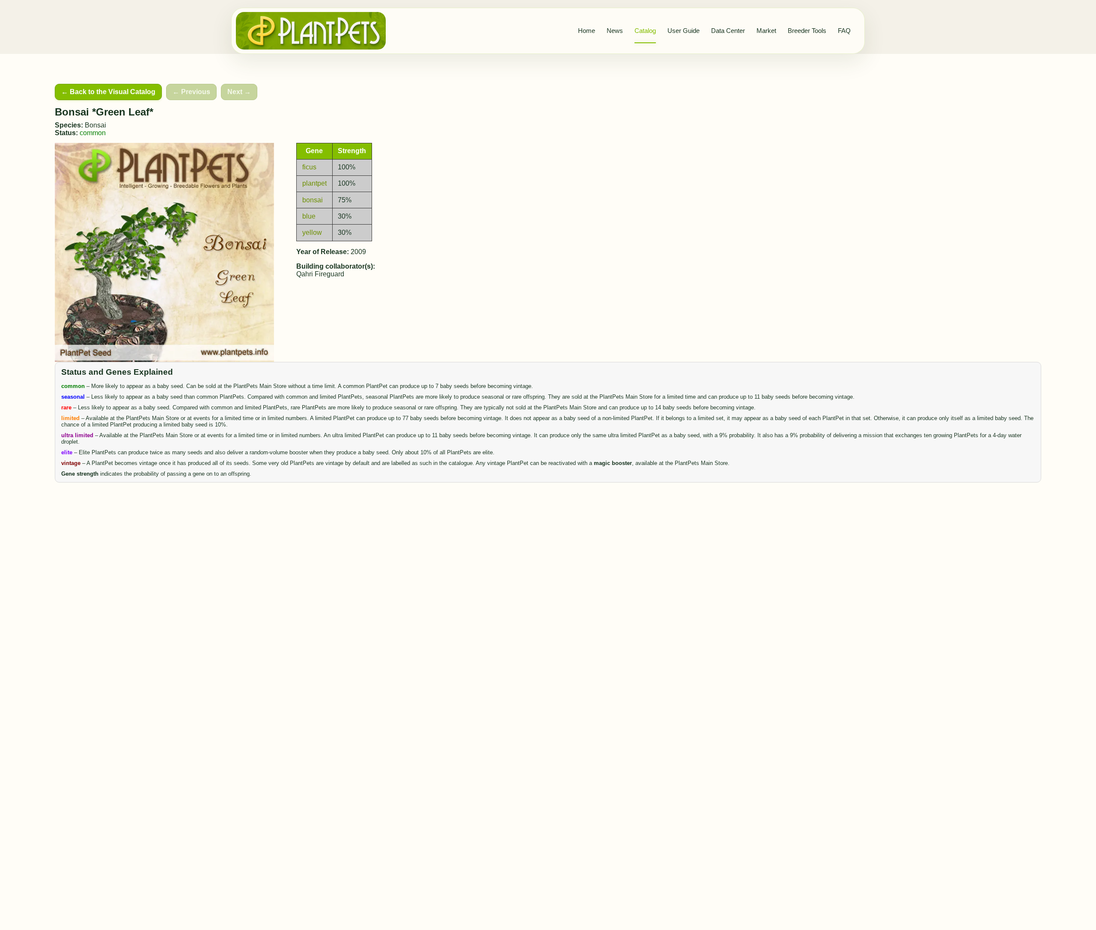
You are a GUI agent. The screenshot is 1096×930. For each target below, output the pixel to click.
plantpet (314, 183)
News (615, 30)
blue (309, 216)
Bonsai (95, 125)
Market (766, 30)
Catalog (645, 30)
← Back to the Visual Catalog (108, 91)
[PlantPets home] (311, 31)
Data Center (728, 30)
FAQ (844, 30)
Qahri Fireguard (320, 274)
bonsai (312, 200)
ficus (309, 167)
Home (586, 30)
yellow (312, 232)
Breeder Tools (807, 30)
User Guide (683, 30)
